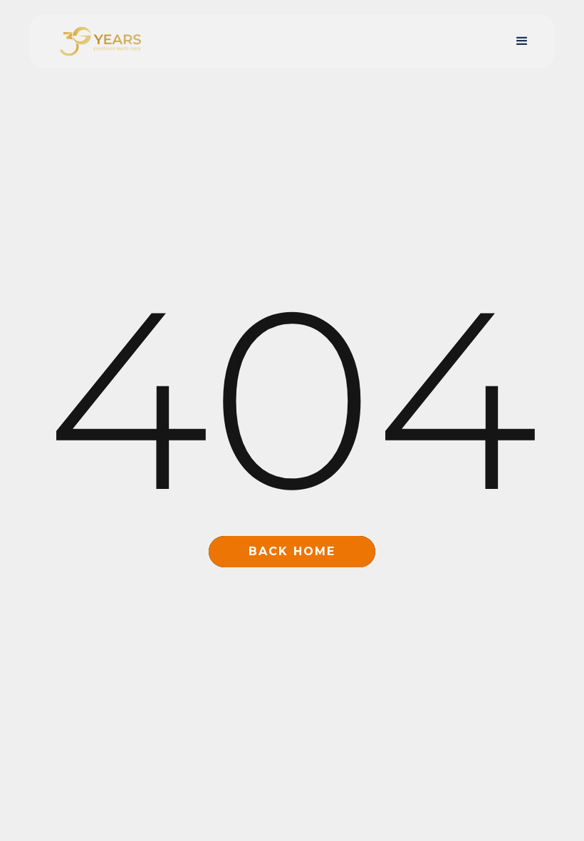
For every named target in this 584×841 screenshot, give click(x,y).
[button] (522, 41)
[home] (100, 41)
